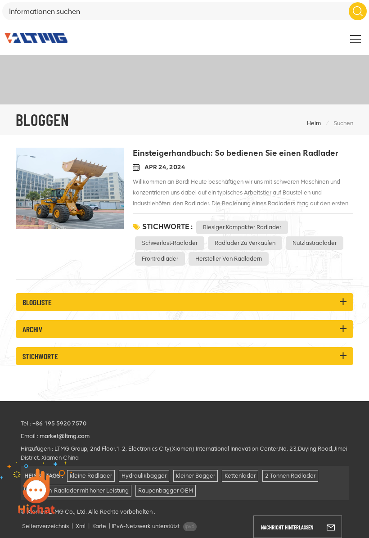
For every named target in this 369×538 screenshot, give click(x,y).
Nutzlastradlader (314, 243)
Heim (314, 123)
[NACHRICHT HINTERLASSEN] (331, 527)
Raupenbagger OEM (165, 490)
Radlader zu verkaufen (245, 243)
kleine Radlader (91, 475)
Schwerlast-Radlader (170, 243)
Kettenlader (240, 475)
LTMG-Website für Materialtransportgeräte (297, 34)
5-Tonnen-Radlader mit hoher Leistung (78, 490)
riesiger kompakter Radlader (242, 227)
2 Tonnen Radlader (290, 475)
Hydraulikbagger (144, 475)
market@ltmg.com (65, 436)
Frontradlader (160, 258)
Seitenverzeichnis (45, 526)
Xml (81, 526)
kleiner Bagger (195, 475)
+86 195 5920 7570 (59, 423)
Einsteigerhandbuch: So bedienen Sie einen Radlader (235, 153)
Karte (99, 526)
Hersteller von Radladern (228, 258)
